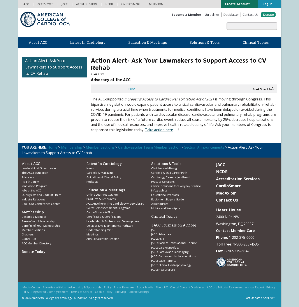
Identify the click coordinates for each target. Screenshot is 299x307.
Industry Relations (33, 199)
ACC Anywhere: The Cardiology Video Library (115, 203)
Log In (267, 4)
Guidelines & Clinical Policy (103, 177)
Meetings (92, 234)
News (90, 168)
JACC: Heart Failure (163, 270)
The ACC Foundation (35, 173)
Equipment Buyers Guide (168, 199)
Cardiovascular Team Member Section (149, 147)
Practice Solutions (163, 182)
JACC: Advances (161, 234)
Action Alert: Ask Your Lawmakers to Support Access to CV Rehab (53, 67)
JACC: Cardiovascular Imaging (169, 252)
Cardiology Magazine (100, 173)
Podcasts (92, 182)
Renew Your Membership (38, 221)
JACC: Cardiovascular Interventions (173, 256)
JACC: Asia (157, 238)
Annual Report (254, 287)
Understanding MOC (99, 230)
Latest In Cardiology (104, 163)
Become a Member (34, 217)
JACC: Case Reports (163, 261)
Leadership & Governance (39, 168)
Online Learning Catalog (102, 194)
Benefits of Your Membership (41, 226)
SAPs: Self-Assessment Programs (108, 208)
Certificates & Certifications (103, 217)
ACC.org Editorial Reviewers (225, 287)
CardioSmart (228, 185)
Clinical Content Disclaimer (187, 287)
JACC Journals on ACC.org (173, 225)
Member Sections (100, 147)
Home (52, 147)
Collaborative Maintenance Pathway (109, 226)
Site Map (120, 292)
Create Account (235, 4)
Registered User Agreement (50, 292)
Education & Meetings (105, 190)
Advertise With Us (54, 287)
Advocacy (28, 177)
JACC (154, 230)
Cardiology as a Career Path (169, 173)
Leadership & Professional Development (113, 221)
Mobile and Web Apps (165, 208)
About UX (162, 287)
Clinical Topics (164, 216)
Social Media (145, 287)
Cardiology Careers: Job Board (171, 177)
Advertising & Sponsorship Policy (89, 287)
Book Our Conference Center (41, 204)
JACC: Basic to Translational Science (174, 243)
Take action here (159, 129)
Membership (71, 147)
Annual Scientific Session (102, 239)
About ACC (31, 163)
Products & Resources (101, 199)
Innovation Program (34, 186)
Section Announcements (204, 147)
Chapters (28, 234)
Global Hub (29, 239)
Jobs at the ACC (31, 190)
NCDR (222, 171)
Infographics (159, 190)
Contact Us (227, 200)
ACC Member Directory (36, 243)
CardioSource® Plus (99, 212)
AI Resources (160, 204)
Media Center (31, 287)
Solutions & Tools (166, 163)
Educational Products (165, 195)
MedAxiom (226, 193)
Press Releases (124, 287)
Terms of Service (82, 292)
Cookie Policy (103, 292)
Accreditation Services (238, 178)
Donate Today (34, 251)
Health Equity (30, 182)
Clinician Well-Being (164, 168)
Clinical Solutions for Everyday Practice (176, 186)
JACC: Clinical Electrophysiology (171, 265)
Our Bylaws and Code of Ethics (41, 195)
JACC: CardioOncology (165, 247)
